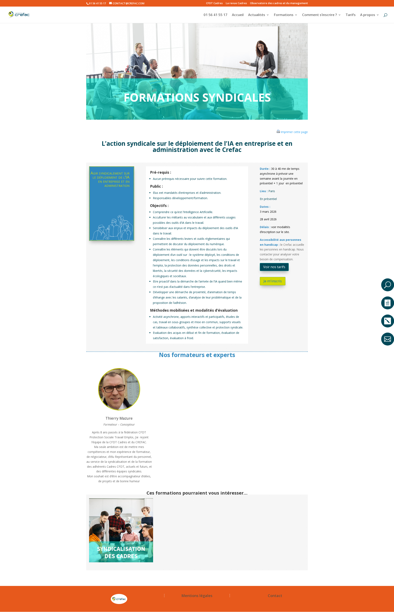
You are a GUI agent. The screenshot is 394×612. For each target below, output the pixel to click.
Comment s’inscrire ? (319, 15)
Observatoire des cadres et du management (279, 3)
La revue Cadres (236, 3)
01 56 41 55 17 (215, 15)
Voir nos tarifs (274, 267)
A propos (367, 15)
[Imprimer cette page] (278, 132)
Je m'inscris (272, 281)
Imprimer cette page (294, 132)
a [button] (387, 269)
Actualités (256, 15)
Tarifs (351, 15)
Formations (283, 15)
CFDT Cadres (214, 3)
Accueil (238, 15)
